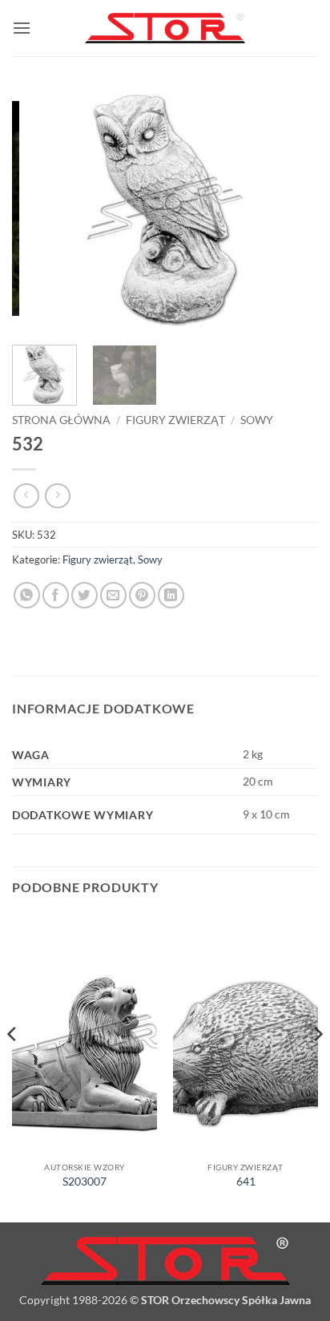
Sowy (256, 420)
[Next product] (26, 495)
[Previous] (38, 208)
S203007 (84, 1181)
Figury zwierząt (175, 420)
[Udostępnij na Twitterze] (84, 595)
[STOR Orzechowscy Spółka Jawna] (165, 28)
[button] (21, 27)
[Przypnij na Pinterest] (142, 595)
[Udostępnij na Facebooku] (55, 595)
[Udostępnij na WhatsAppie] (27, 595)
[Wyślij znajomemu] (113, 595)
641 (246, 1181)
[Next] (291, 208)
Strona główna (61, 420)
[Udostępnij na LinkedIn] (171, 595)
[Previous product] (57, 495)
